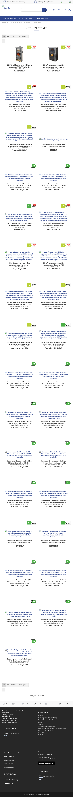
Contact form (42, 752)
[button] (53, 10)
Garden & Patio (42, 18)
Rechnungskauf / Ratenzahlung (47, 718)
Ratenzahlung (9, 783)
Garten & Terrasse (9, 760)
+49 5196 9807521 (47, 754)
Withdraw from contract (46, 763)
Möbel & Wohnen (9, 756)
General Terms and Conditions (47, 720)
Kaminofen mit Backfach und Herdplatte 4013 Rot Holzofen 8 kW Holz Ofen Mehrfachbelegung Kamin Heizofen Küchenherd (53, 541)
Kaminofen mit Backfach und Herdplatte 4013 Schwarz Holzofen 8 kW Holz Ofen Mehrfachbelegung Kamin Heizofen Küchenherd (19, 541)
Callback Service (42, 733)
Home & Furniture (9, 18)
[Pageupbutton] (68, 794)
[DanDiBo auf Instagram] (6, 735)
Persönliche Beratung (11, 780)
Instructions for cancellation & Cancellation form (52, 729)
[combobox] (14, 36)
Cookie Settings (42, 735)
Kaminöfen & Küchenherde (11, 753)
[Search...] (44, 10)
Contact (40, 724)
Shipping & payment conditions (47, 726)
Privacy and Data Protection (46, 731)
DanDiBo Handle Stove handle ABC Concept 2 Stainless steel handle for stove (53, 145)
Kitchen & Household (27, 18)
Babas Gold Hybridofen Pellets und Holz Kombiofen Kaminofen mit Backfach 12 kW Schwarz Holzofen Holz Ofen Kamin (19, 620)
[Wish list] (64, 10)
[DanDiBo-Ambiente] (9, 9)
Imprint (40, 722)
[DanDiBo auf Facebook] (4, 735)
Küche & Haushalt (9, 764)
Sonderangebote (8, 767)
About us (40, 715)
